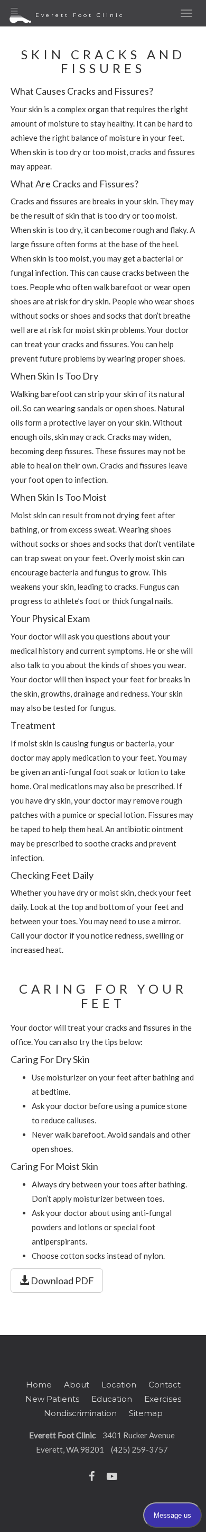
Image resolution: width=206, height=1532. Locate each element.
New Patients (52, 1399)
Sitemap (146, 1413)
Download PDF (61, 1280)
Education (111, 1399)
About (76, 1385)
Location (118, 1385)
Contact (164, 1385)
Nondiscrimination (80, 1413)
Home (39, 1385)
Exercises (162, 1399)
